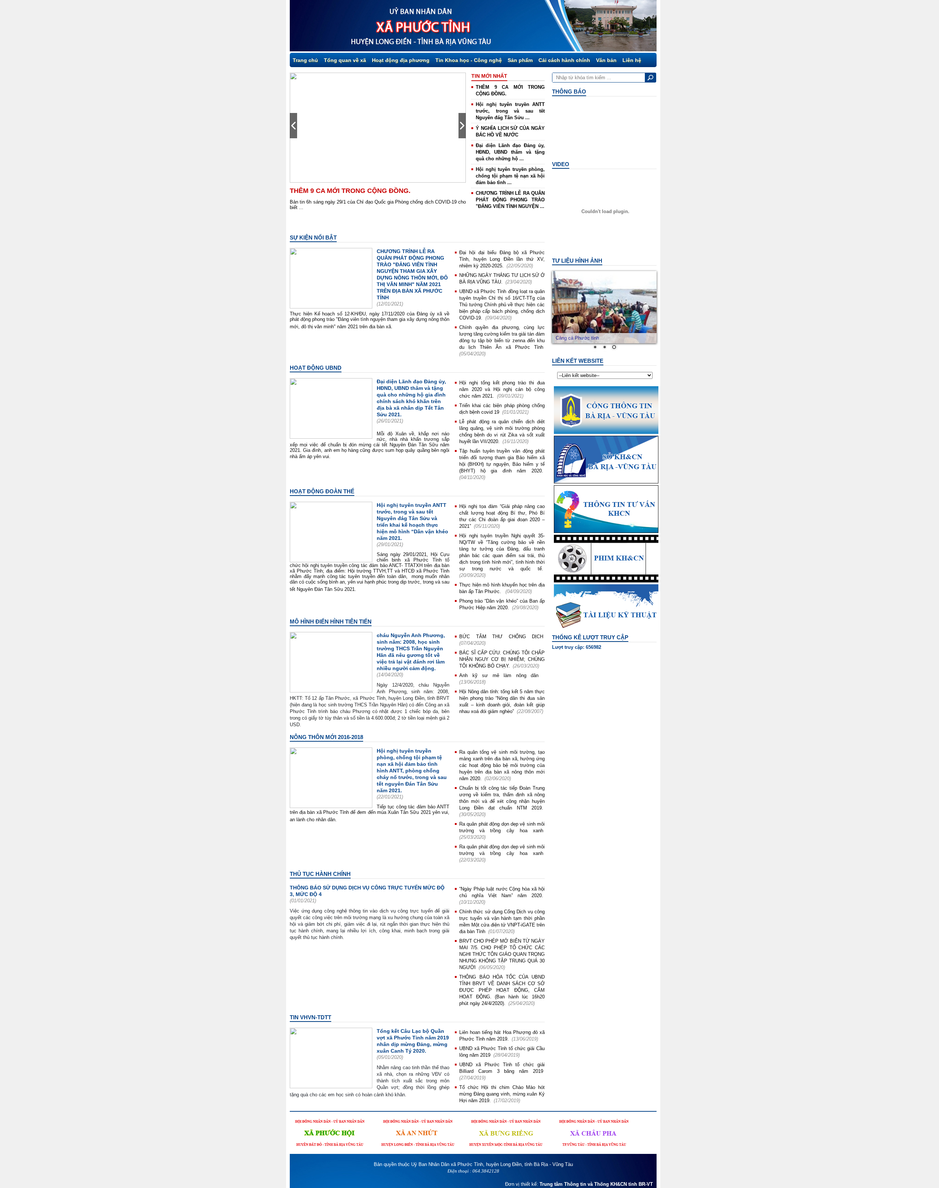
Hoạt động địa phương (401, 60)
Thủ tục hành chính (320, 874)
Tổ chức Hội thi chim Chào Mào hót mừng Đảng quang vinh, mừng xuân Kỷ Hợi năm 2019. (502, 1094)
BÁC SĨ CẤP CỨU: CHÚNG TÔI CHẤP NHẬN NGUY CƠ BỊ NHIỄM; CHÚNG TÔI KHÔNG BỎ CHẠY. (502, 659)
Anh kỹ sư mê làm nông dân (501, 675)
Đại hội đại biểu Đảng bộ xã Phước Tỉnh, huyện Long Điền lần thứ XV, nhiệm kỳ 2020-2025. (502, 259)
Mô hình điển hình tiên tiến (331, 621)
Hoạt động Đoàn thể (322, 491)
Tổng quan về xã (345, 60)
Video (560, 164)
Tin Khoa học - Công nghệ (468, 60)
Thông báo (569, 91)
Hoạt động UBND (315, 368)
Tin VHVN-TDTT (310, 1017)
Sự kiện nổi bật (313, 237)
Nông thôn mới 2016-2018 (326, 737)
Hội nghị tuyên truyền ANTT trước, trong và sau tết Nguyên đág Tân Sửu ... (510, 111)
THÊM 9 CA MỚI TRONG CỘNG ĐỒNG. (350, 190)
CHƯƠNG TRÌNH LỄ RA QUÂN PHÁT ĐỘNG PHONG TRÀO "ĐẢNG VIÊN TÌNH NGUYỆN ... (510, 199)
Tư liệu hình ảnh (577, 260)
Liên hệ (631, 60)
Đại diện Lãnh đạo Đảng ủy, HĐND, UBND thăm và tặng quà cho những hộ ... (510, 152)
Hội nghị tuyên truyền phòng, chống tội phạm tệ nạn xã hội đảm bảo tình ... (510, 176)
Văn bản (606, 60)
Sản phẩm (520, 60)
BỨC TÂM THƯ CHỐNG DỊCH (501, 636)
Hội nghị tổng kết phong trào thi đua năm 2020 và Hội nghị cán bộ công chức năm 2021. (502, 389)
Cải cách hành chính (564, 60)
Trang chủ (305, 60)
